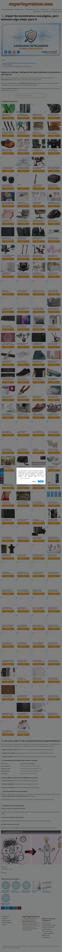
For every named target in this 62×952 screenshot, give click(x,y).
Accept (40, 481)
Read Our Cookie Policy (25, 478)
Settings (34, 481)
